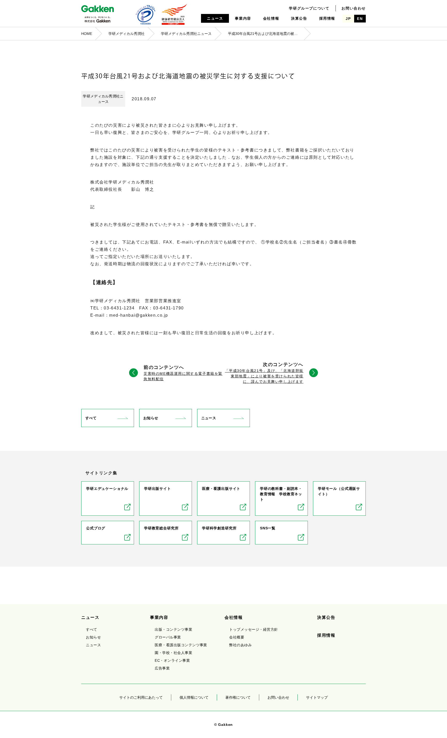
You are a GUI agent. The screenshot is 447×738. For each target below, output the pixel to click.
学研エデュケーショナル (107, 488)
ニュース (215, 18)
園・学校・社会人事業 (173, 653)
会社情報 (271, 18)
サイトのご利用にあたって (141, 697)
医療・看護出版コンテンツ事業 (181, 645)
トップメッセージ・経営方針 (253, 629)
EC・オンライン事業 (172, 660)
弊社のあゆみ (240, 645)
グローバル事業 (168, 637)
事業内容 (243, 18)
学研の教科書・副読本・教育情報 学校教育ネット (281, 493)
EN (360, 19)
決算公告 (299, 18)
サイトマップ (317, 697)
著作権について (238, 697)
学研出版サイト (157, 488)
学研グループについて (309, 8)
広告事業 (162, 668)
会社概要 (236, 637)
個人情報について (194, 697)
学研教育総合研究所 (161, 528)
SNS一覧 (267, 528)
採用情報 (327, 18)
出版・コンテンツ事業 (173, 629)
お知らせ (150, 418)
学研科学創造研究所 (219, 528)
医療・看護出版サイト (221, 488)
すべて (90, 418)
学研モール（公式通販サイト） (339, 491)
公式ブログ (95, 528)
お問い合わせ (353, 8)
